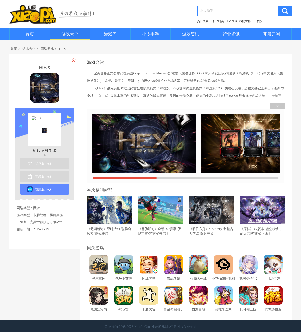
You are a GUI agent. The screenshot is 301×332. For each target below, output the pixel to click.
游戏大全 (69, 34)
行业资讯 (231, 34)
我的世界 (245, 21)
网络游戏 (47, 49)
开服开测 (271, 34)
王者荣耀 (231, 21)
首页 (29, 34)
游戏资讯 (190, 34)
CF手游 (257, 21)
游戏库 (110, 34)
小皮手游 (150, 34)
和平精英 (218, 21)
